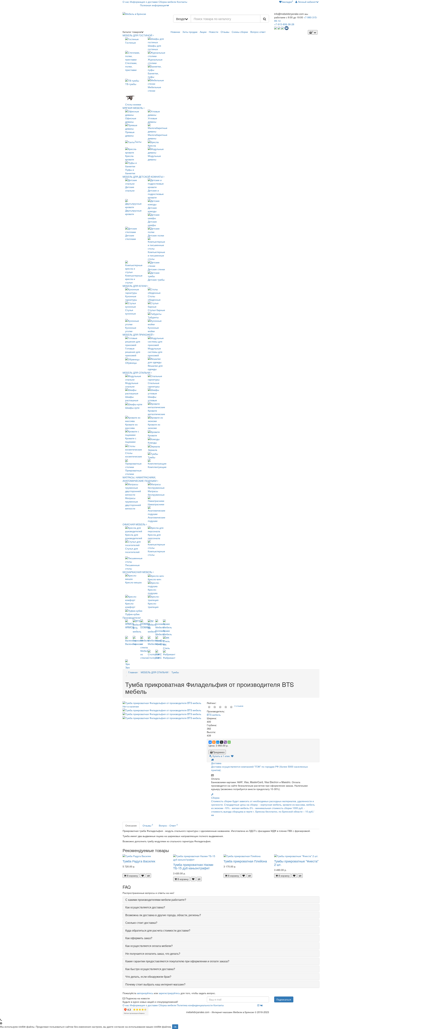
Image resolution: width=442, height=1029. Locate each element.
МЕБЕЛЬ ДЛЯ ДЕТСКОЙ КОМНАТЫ (143, 176)
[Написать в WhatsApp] (275, 27)
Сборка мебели (167, 1)
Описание (131, 825)
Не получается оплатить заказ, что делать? (152, 954)
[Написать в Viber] (279, 27)
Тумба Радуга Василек (139, 861)
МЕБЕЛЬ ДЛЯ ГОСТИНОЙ (138, 35)
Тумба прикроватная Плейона (245, 861)
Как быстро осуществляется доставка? (150, 969)
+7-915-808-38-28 (284, 24)
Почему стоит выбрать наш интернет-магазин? (155, 984)
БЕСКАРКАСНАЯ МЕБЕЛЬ (138, 572)
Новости (213, 32)
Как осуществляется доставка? (145, 907)
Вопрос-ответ (258, 32)
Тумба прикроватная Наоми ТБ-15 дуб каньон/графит (193, 866)
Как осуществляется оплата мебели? (149, 946)
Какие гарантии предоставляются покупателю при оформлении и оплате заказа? (177, 961)
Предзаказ (218, 752)
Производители (131, 617)
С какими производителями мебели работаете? (155, 900)
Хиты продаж (189, 32)
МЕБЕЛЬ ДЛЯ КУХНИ (135, 286)
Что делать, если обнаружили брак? (148, 977)
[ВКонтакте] (210, 742)
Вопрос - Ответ (168, 825)
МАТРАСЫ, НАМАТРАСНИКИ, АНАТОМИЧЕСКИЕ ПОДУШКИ (140, 479)
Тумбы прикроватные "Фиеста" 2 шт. (296, 863)
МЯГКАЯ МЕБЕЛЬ (133, 108)
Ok (175, 1026)
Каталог (132, 32)
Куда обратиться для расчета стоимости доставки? (157, 930)
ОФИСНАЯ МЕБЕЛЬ (134, 524)
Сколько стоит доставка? (141, 923)
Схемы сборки (240, 32)
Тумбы (175, 672)
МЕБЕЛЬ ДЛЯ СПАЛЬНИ (137, 372)
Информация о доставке (144, 1)
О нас (126, 1)
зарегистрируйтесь (169, 993)
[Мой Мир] (217, 742)
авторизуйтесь (145, 993)
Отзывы (225, 32)
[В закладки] (232, 756)
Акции (203, 32)
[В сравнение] (148, 875)
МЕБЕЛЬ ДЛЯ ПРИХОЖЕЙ (138, 334)
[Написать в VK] (287, 27)
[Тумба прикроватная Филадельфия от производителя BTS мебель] (162, 710)
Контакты (182, 1)
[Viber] (225, 742)
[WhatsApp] (229, 742)
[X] (221, 742)
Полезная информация (153, 5)
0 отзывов (238, 706)
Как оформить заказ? (138, 938)
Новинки (175, 32)
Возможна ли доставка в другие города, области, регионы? (163, 915)
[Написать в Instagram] (282, 27)
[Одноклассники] (213, 742)
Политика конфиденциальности (195, 1005)
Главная (133, 672)
